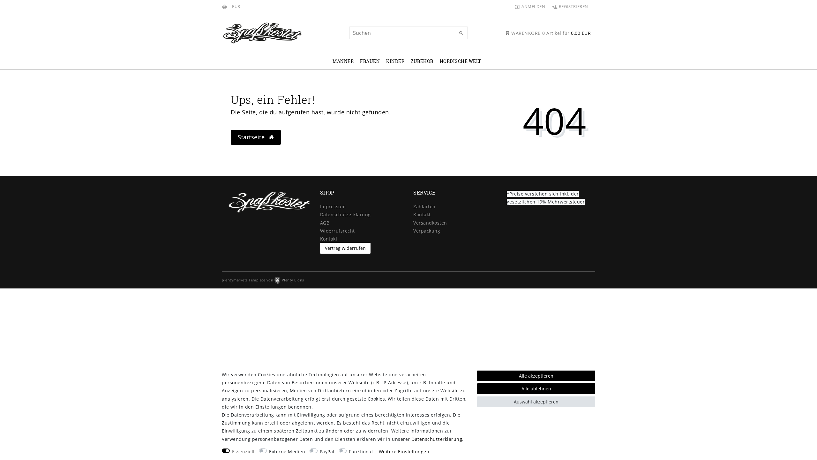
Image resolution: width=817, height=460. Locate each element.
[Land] (225, 6)
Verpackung (426, 231)
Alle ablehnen (536, 389)
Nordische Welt (460, 61)
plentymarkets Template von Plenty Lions (263, 280)
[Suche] (461, 33)
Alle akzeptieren (536, 376)
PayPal (327, 451)
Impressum (333, 206)
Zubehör (422, 61)
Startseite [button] (252, 137)
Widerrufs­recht (337, 231)
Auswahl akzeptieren (536, 402)
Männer (343, 61)
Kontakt (329, 239)
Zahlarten (424, 206)
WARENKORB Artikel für (550, 33)
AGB (325, 223)
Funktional (361, 451)
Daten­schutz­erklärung (345, 214)
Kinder (395, 61)
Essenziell (243, 451)
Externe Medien (287, 451)
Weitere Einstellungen (404, 451)
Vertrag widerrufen (345, 248)
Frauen (370, 61)
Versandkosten (430, 223)
